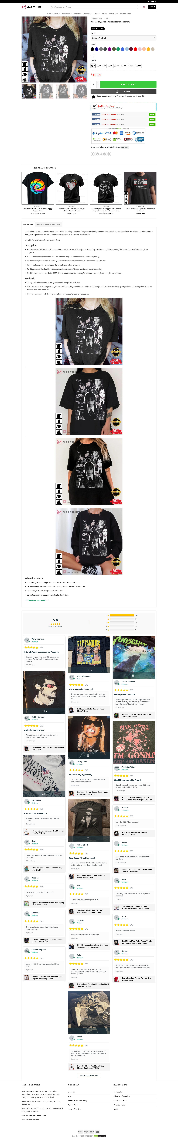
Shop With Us (52, 14)
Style (93, 33)
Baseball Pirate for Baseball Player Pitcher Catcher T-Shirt (71, 210)
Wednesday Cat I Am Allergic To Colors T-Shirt (45, 591)
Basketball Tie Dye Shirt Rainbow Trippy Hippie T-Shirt (37, 210)
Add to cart (128, 84)
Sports (77, 14)
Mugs (104, 14)
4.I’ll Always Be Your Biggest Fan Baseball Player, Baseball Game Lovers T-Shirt (106, 210)
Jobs (96, 14)
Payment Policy (119, 1105)
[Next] (83, 49)
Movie (107, 19)
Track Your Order (120, 1100)
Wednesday (124, 147)
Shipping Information (122, 1096)
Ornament (113, 14)
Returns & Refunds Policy (77, 1100)
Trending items (96, 19)
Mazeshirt (35, 1091)
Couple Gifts (125, 14)
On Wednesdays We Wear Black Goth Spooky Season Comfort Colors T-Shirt (56, 586)
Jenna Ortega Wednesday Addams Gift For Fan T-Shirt (48, 595)
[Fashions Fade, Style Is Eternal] (32, 7)
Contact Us (118, 1092)
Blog (69, 1096)
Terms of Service (74, 1109)
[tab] (28, 224)
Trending (66, 14)
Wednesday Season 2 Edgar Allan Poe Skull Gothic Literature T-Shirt (53, 582)
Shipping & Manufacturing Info (48, 224)
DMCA (116, 1109)
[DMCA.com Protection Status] (100, 1136)
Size (92, 61)
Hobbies (87, 14)
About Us (71, 1092)
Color (93, 44)
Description (28, 224)
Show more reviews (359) (89, 1076)
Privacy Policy (73, 1105)
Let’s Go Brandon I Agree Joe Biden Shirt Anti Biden (140, 210)
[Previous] (25, 49)
